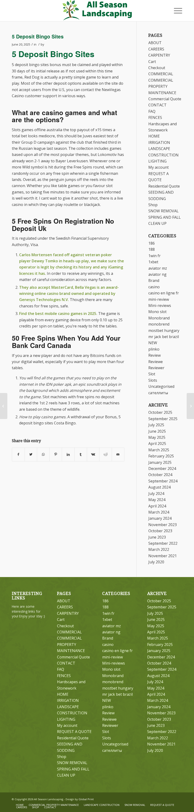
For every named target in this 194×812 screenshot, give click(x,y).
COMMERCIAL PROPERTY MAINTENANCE (162, 86)
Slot (151, 374)
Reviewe (155, 361)
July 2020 (156, 562)
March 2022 (158, 549)
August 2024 (159, 487)
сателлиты (158, 392)
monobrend (158, 324)
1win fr (154, 255)
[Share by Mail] (118, 454)
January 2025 (160, 462)
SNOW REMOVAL (163, 210)
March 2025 (158, 449)
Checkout (156, 67)
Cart (152, 61)
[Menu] (175, 10)
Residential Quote (164, 186)
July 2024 (156, 493)
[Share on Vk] (93, 454)
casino (154, 286)
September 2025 (162, 418)
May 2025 (156, 437)
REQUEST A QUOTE (74, 731)
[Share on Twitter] (31, 454)
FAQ (151, 111)
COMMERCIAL (160, 73)
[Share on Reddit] (105, 454)
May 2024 (156, 499)
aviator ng (157, 274)
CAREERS (156, 49)
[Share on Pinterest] (56, 454)
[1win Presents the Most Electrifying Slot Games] (3, 406)
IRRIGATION (159, 142)
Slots (152, 380)
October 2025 (160, 412)
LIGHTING (157, 161)
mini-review (158, 299)
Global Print (86, 799)
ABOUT (155, 42)
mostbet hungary (163, 330)
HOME (154, 136)
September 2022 (162, 543)
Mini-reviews (159, 305)
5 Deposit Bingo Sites (38, 36)
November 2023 (162, 524)
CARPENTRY (159, 55)
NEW (152, 342)
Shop (153, 204)
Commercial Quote (164, 98)
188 (151, 249)
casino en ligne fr (163, 293)
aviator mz (157, 268)
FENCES (155, 117)
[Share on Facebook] (18, 454)
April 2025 (157, 443)
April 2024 (157, 506)
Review (154, 355)
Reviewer (156, 367)
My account (158, 167)
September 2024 (162, 481)
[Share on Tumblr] (81, 454)
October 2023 (160, 530)
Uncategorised (161, 386)
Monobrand (159, 318)
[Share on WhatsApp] (43, 454)
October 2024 (160, 474)
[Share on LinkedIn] (68, 454)
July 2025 (156, 424)
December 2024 (162, 468)
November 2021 (162, 555)
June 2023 (157, 537)
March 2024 (158, 512)
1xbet (153, 261)
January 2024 (160, 518)
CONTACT (157, 105)
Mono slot (157, 311)
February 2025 (161, 456)
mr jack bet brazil (163, 336)
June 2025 (157, 431)
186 (151, 243)
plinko (153, 349)
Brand (153, 280)
